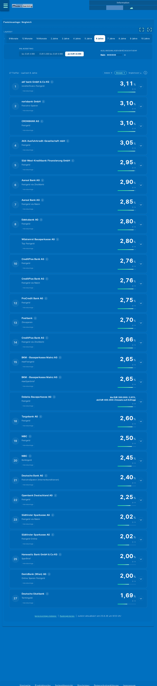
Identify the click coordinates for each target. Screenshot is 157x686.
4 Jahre (77, 38)
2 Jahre (54, 38)
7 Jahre (111, 38)
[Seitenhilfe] (148, 7)
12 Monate (27, 38)
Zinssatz (120, 73)
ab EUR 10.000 (74, 54)
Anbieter (108, 73)
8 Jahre (122, 38)
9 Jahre (133, 38)
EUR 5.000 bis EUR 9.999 (51, 54)
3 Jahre (65, 38)
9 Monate (13, 38)
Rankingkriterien (67, 616)
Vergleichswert (135, 73)
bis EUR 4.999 (28, 54)
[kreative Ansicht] (131, 7)
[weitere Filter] (141, 29)
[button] (78, 86)
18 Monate (41, 38)
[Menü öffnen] (4, 5)
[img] (127, 111)
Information (123, 2)
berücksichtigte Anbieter (46, 616)
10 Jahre (145, 38)
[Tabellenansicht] (97, 7)
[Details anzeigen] (140, 86)
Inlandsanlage (28, 91)
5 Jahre (88, 38)
